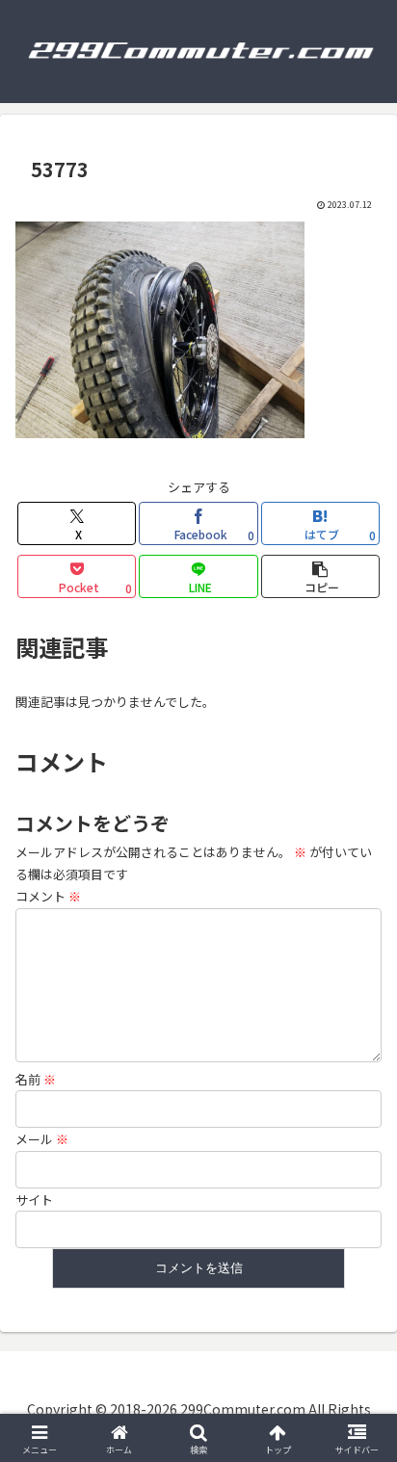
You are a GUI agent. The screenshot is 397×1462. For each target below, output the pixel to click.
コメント (48, 896)
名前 (35, 1079)
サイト (34, 1199)
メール (41, 1139)
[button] (321, 576)
